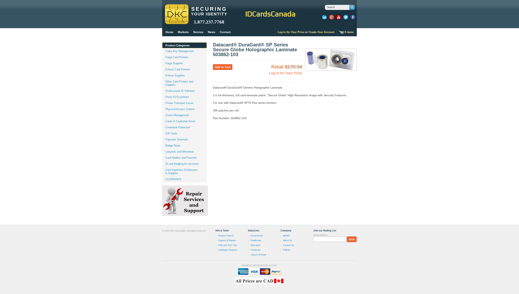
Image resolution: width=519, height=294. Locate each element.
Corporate (256, 250)
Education (255, 245)
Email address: (320, 235)
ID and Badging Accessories (182, 163)
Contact (225, 32)
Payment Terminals (176, 139)
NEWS (286, 235)
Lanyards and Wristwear (179, 151)
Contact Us (288, 245)
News (211, 32)
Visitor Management (177, 115)
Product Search (226, 235)
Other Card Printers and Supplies (179, 83)
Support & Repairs (227, 240)
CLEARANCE (173, 179)
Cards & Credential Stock (180, 121)
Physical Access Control (179, 109)
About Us (287, 240)
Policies (287, 250)
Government (257, 235)
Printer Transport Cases (179, 103)
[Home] (176, 22)
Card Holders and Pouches (181, 157)
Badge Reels (172, 145)
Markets (183, 32)
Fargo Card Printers (176, 57)
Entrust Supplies (175, 75)
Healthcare (256, 240)
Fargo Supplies (174, 63)
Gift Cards (171, 133)
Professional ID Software (180, 90)
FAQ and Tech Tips (227, 245)
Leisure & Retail (258, 254)
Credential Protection (177, 127)
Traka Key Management (179, 51)
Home (169, 32)
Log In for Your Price (291, 32)
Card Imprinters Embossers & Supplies (181, 171)
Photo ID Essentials (177, 96)
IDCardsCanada (270, 14)
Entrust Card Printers (177, 69)
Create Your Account (321, 32)
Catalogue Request (227, 250)
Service (198, 32)
